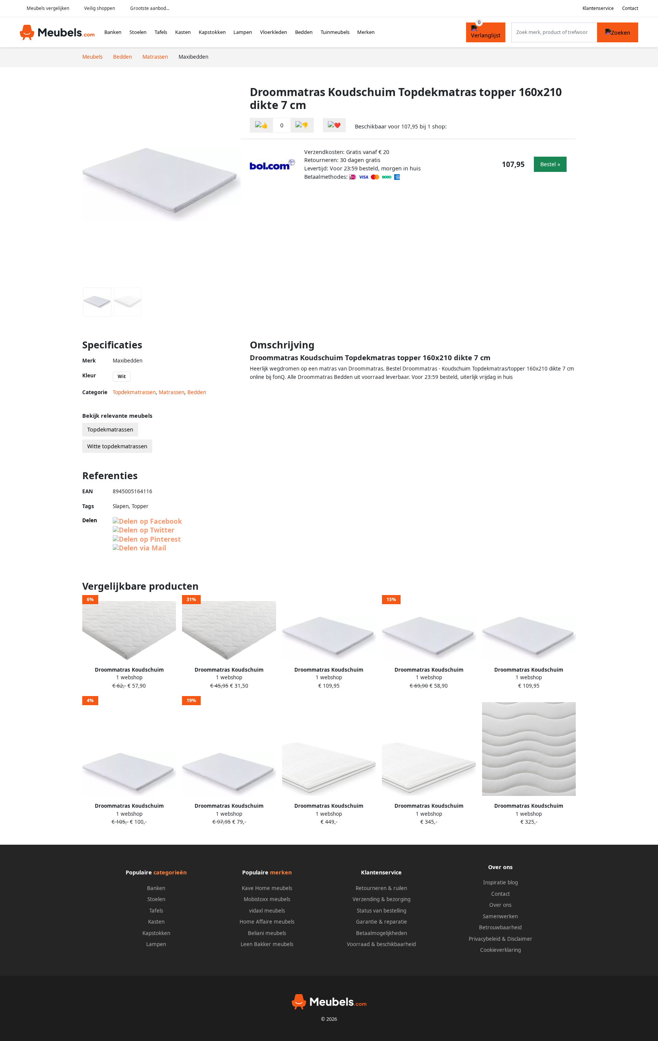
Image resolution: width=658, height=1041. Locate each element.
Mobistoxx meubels (267, 899)
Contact (630, 8)
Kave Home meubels (267, 888)
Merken (366, 32)
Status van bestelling (381, 910)
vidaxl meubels (267, 910)
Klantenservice (598, 8)
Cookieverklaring (500, 949)
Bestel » (550, 164)
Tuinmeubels (335, 32)
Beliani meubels (267, 933)
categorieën (170, 872)
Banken (112, 32)
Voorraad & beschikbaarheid (381, 944)
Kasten (183, 32)
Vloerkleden (273, 32)
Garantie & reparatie (381, 921)
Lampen (242, 32)
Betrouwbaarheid (500, 927)
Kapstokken (212, 32)
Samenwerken (500, 916)
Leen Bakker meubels (267, 944)
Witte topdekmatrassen (117, 446)
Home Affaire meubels (267, 921)
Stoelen (138, 32)
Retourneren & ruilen (381, 888)
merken (281, 872)
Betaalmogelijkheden (381, 933)
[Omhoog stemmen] (261, 125)
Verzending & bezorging (381, 899)
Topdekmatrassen (134, 392)
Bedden (304, 32)
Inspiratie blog (500, 882)
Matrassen (171, 392)
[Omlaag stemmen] (302, 125)
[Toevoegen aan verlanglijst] (334, 125)
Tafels (161, 32)
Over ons (500, 904)
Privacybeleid (484, 938)
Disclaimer (519, 938)
